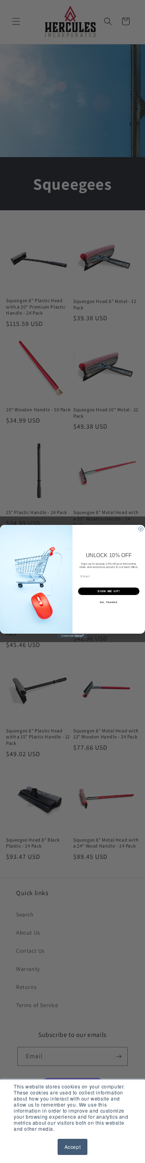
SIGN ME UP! (108, 591)
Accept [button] (72, 1146)
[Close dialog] (141, 529)
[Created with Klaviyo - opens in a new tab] (72, 636)
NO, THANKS (109, 602)
